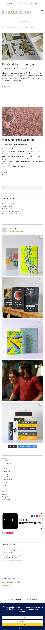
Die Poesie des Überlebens (10, 211)
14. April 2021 (5, 86)
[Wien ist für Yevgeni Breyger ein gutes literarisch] (22, 339)
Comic (4, 88)
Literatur (5, 458)
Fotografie (5, 497)
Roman (6, 460)
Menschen (5, 483)
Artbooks (7, 499)
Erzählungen (8, 463)
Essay (6, 474)
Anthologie (7, 471)
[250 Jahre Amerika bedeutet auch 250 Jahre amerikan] (22, 422)
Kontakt (19, 3)
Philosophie (8, 479)
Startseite (10, 3)
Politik (6, 485)
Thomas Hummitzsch (20, 69)
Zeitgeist (7, 488)
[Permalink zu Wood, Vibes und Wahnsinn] (22, 135)
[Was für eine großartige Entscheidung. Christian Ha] (22, 255)
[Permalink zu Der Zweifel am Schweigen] (22, 59)
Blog (36, 3)
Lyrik (5, 468)
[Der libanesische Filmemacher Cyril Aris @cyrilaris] (22, 380)
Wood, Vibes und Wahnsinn (18, 139)
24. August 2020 (6, 172)
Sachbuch (7, 476)
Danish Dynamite (7, 206)
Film (3, 491)
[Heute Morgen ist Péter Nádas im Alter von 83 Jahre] (22, 297)
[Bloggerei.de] (7, 533)
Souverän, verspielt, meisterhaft (12, 204)
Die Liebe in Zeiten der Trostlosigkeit (13, 209)
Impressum (28, 3)
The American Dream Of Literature (12, 214)
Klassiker (7, 466)
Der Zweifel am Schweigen (18, 64)
